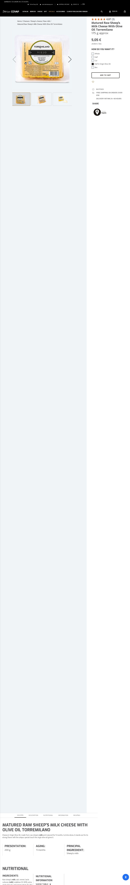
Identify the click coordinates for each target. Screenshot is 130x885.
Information (63, 815)
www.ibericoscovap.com (47, 4)
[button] (33, 11)
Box (96, 67)
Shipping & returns (64, 4)
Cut (96, 61)
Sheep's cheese (36, 21)
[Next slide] (70, 59)
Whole (97, 54)
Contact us (76, 4)
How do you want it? (103, 49)
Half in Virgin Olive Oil (103, 64)
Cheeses (26, 21)
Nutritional (48, 815)
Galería (20, 815)
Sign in (114, 11)
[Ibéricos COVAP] (11, 11)
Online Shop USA (34, 4)
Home (19, 21)
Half (96, 57)
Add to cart (105, 75)
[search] (101, 11)
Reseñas (77, 815)
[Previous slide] (14, 59)
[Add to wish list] (93, 81)
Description (33, 815)
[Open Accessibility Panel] (125, 877)
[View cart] (124, 11)
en (84, 4)
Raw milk (46, 21)
